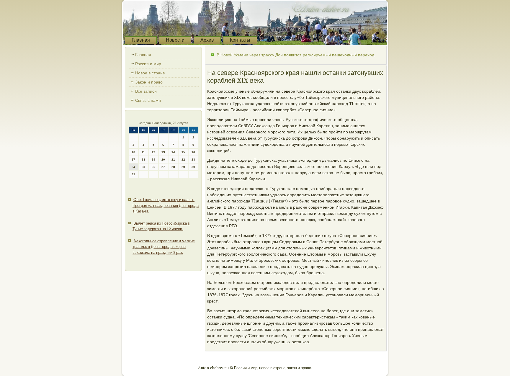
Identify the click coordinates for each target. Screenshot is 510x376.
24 (133, 167)
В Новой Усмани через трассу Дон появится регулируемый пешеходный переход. (296, 55)
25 (143, 167)
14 (173, 152)
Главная (141, 39)
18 (143, 159)
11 (143, 152)
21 (173, 159)
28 (173, 167)
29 (183, 167)
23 (193, 159)
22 (183, 159)
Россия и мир (148, 63)
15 (183, 152)
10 (133, 152)
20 (163, 159)
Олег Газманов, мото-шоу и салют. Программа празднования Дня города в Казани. (166, 205)
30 (193, 167)
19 (153, 159)
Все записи (146, 91)
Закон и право (149, 82)
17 (133, 159)
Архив (207, 39)
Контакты (240, 39)
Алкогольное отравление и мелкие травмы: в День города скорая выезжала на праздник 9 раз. (164, 247)
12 (153, 152)
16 (193, 152)
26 (153, 167)
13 (163, 152)
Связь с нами (148, 100)
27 (163, 167)
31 (133, 174)
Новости (175, 39)
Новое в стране (150, 73)
